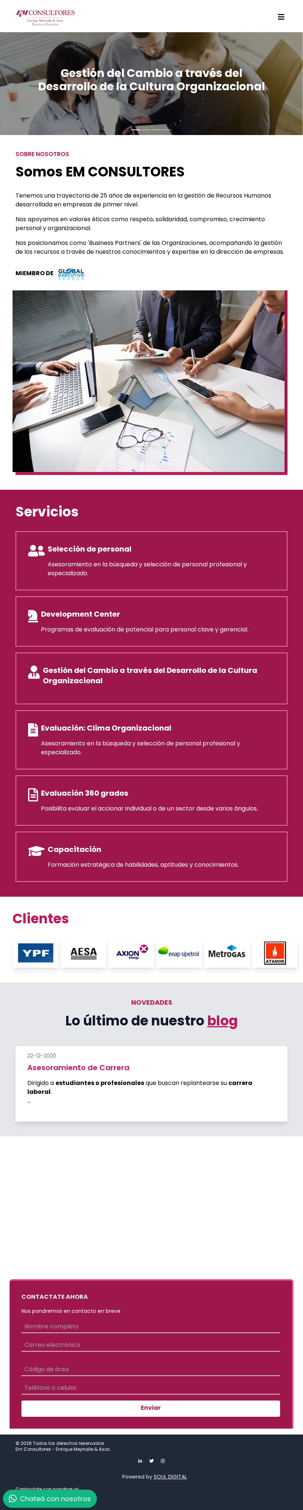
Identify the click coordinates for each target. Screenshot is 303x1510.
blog (222, 1020)
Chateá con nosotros (54, 1498)
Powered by (154, 1476)
